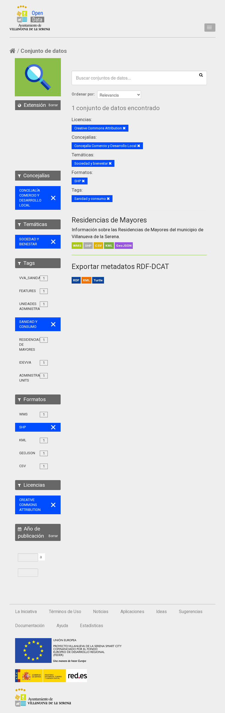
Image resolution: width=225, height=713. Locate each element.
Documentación (29, 625)
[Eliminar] (124, 128)
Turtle (98, 280)
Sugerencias (191, 611)
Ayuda (62, 625)
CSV (98, 245)
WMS (77, 245)
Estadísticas (91, 625)
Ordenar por (83, 94)
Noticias (100, 611)
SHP (88, 245)
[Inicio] (30, 18)
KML (109, 245)
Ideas (161, 611)
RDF (76, 280)
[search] (201, 74)
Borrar (53, 105)
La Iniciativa (26, 611)
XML (86, 280)
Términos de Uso (65, 611)
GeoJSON (123, 245)
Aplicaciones (132, 611)
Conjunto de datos (44, 51)
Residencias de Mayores (109, 220)
